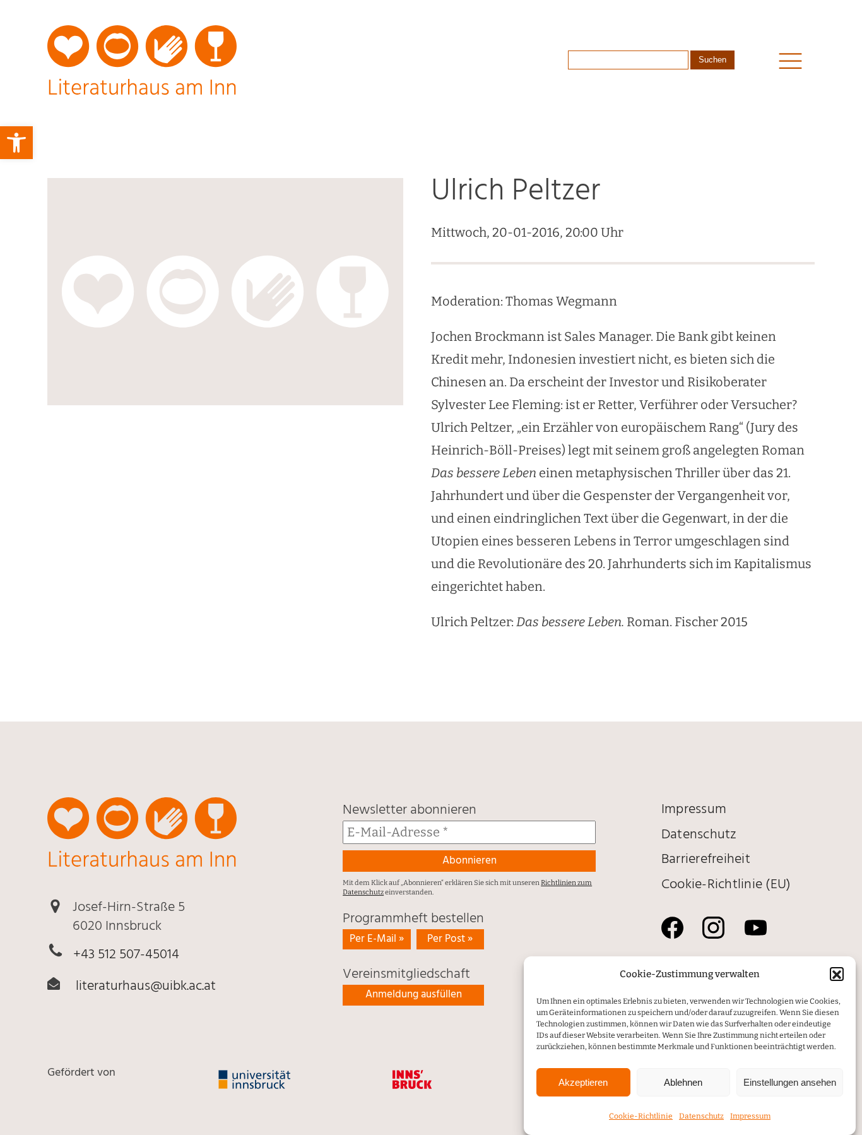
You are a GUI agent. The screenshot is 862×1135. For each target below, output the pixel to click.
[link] (16, 142)
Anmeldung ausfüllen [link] (413, 994)
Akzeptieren (583, 1082)
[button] (836, 974)
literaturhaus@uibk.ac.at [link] (146, 986)
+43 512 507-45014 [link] (126, 955)
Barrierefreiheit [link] (705, 859)
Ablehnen (683, 1082)
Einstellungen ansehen (789, 1082)
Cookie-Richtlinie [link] (641, 1116)
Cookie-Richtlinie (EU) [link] (726, 885)
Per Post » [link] (450, 939)
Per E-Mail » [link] (377, 939)
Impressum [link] (750, 1116)
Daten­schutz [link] (701, 1116)
